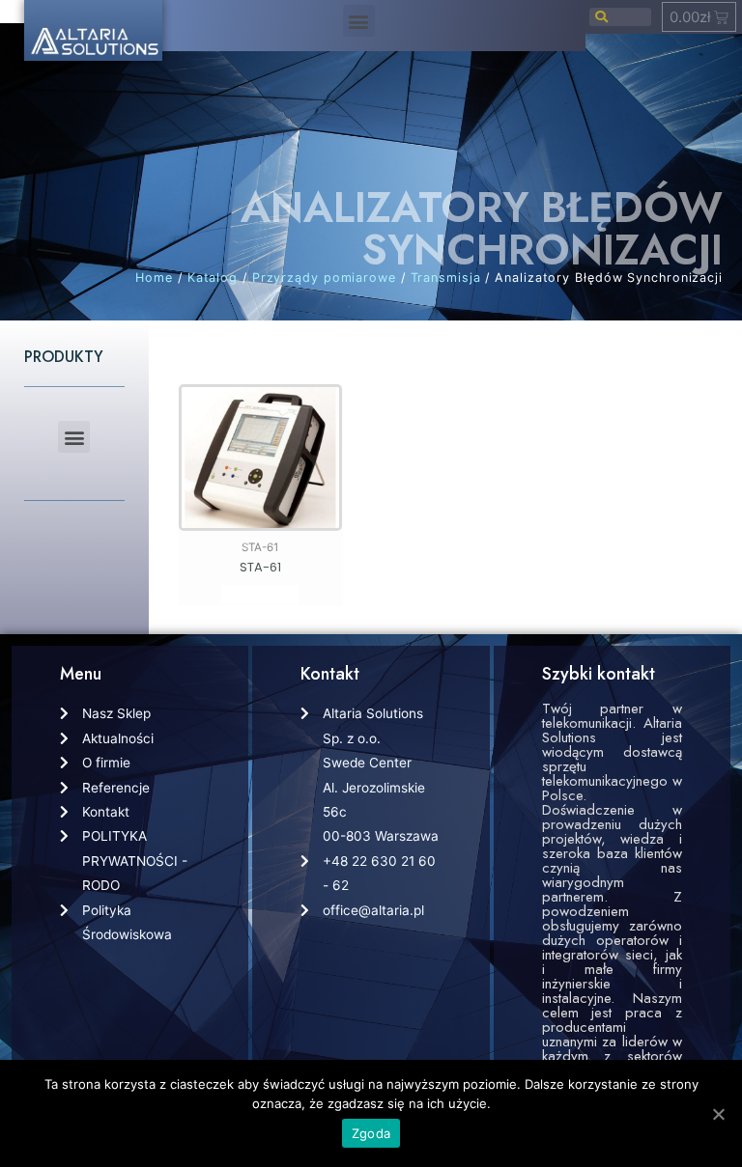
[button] (359, 21)
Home (154, 277)
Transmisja (446, 277)
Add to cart (260, 594)
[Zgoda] (718, 1114)
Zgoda (371, 1133)
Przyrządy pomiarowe (324, 277)
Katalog (212, 277)
